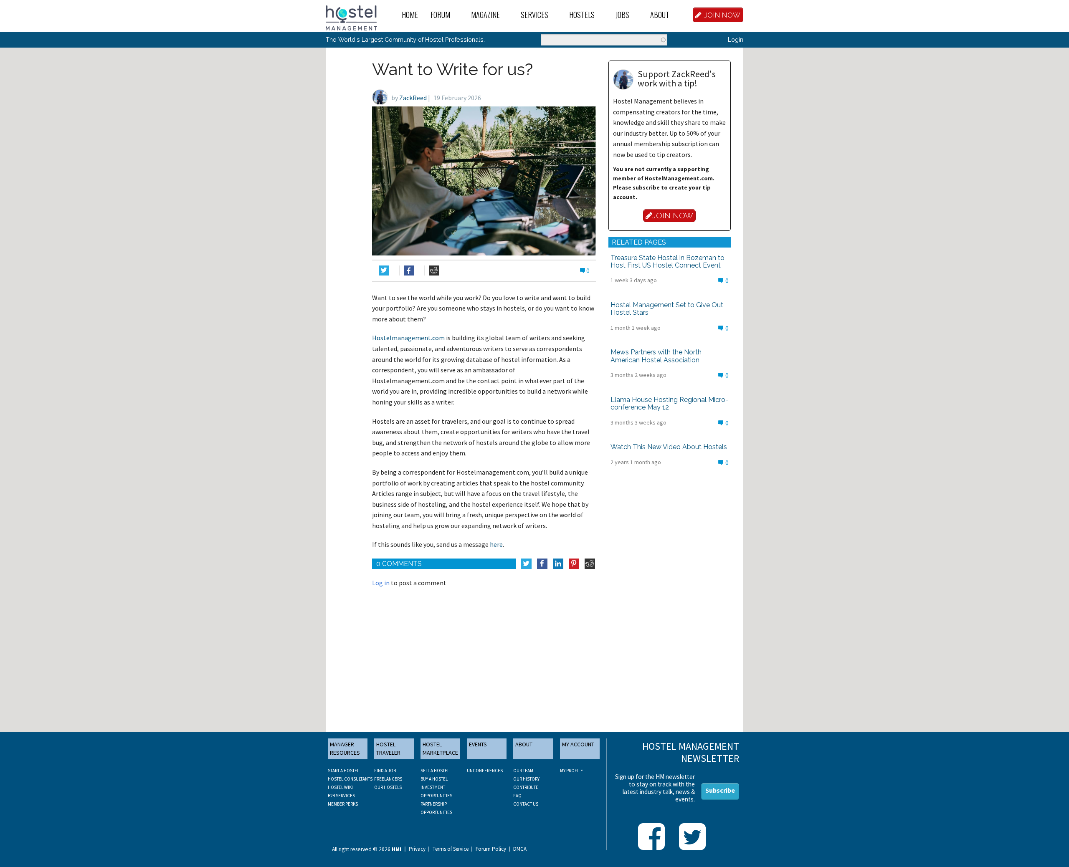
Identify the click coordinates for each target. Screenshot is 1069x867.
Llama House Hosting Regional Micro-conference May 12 (669, 403)
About (659, 14)
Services (534, 14)
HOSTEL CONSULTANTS (350, 779)
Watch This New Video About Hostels (668, 447)
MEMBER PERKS (343, 804)
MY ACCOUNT (578, 744)
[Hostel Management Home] (351, 17)
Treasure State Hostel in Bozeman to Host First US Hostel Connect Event (667, 261)
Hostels (582, 14)
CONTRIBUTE (525, 787)
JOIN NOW (722, 15)
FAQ (517, 796)
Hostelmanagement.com (408, 338)
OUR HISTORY (526, 779)
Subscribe (720, 790)
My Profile (571, 770)
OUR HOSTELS (388, 787)
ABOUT (523, 744)
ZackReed (413, 98)
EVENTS (478, 744)
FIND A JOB (385, 770)
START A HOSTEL (343, 770)
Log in (381, 583)
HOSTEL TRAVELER (388, 748)
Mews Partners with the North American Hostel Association (656, 356)
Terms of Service (451, 849)
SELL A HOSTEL (435, 770)
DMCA (520, 849)
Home (410, 14)
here (496, 544)
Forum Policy (491, 849)
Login (735, 39)
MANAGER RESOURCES (345, 748)
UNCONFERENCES (485, 770)
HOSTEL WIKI (340, 787)
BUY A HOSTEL (434, 779)
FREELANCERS (388, 779)
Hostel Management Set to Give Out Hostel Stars (666, 308)
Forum (440, 14)
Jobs (622, 14)
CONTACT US (525, 804)
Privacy (417, 849)
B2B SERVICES (341, 796)
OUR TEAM (523, 770)
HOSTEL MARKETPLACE (440, 748)
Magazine (485, 14)
